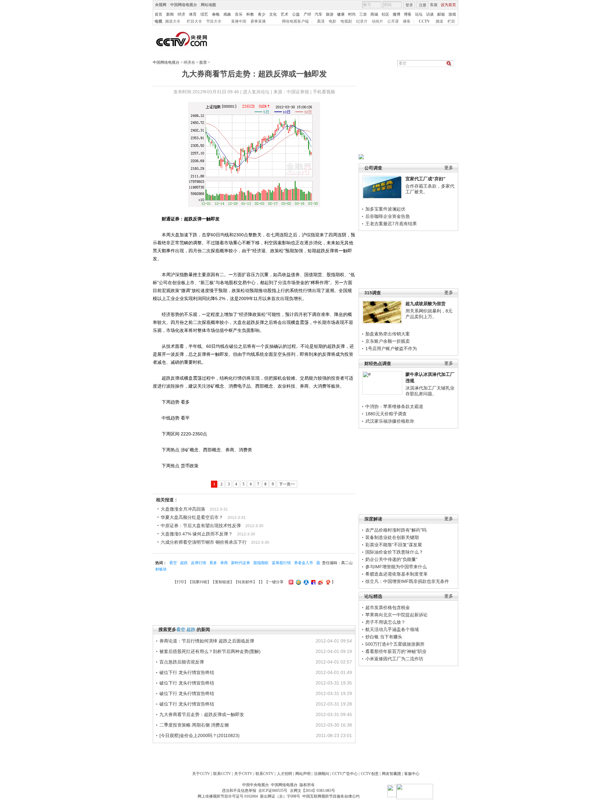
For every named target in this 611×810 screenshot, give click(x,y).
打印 (180, 582)
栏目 (451, 21)
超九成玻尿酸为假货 (425, 303)
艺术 (284, 14)
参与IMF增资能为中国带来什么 (396, 566)
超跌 (184, 563)
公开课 (393, 21)
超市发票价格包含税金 (387, 607)
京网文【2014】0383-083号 (312, 790)
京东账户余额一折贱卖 (387, 341)
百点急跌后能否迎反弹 (181, 661)
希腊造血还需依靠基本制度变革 (396, 574)
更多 (448, 167)
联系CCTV (222, 773)
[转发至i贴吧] (312, 582)
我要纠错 (199, 582)
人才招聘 (284, 773)
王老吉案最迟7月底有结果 (391, 223)
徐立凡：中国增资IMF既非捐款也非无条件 (407, 581)
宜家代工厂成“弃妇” (425, 178)
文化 (273, 14)
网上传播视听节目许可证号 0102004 (228, 796)
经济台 (189, 62)
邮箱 (441, 14)
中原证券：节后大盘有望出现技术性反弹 (201, 525)
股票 (203, 62)
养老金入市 (303, 563)
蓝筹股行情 (281, 563)
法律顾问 (321, 773)
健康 (341, 14)
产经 (307, 14)
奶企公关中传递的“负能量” (391, 559)
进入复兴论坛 (256, 91)
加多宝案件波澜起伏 (385, 208)
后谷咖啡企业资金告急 (387, 216)
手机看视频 (324, 91)
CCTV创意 (370, 773)
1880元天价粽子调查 (386, 413)
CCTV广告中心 (345, 773)
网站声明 (303, 773)
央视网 (160, 5)
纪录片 (362, 21)
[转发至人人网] (305, 582)
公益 (296, 14)
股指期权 (261, 563)
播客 (407, 21)
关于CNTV (243, 773)
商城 (374, 14)
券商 (224, 563)
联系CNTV (265, 773)
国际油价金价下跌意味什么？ (394, 552)
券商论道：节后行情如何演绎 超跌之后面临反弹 (206, 640)
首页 (158, 14)
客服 (434, 5)
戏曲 (227, 14)
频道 (439, 21)
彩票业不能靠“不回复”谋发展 (393, 544)
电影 (332, 21)
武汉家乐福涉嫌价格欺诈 (389, 421)
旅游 (330, 14)
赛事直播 (258, 21)
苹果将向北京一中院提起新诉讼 (396, 614)
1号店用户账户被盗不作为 (391, 348)
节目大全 (213, 21)
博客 (407, 14)
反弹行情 (198, 563)
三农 (363, 14)
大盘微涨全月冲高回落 (183, 509)
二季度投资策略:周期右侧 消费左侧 (194, 725)
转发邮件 (245, 582)
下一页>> (287, 484)
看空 (173, 563)
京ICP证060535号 (272, 790)
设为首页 (448, 5)
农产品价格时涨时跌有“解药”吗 (395, 530)
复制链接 (222, 582)
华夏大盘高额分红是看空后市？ (192, 517)
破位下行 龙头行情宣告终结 (186, 672)
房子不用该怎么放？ (385, 622)
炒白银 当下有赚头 (383, 636)
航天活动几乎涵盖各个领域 (392, 629)
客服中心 (411, 773)
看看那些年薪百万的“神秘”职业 (395, 651)
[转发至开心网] (290, 582)
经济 (181, 14)
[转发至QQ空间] (297, 582)
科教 (250, 14)
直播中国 (238, 21)
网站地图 (208, 5)
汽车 (318, 14)
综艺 (204, 14)
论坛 (419, 14)
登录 (409, 5)
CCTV (424, 21)
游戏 (452, 14)
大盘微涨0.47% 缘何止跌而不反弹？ (197, 533)
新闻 (170, 14)
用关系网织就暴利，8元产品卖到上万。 (429, 313)
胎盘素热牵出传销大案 (387, 333)
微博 (396, 14)
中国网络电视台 (183, 5)
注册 (422, 5)
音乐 (238, 14)
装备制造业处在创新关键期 (392, 537)
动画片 (377, 21)
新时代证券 (240, 563)
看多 (213, 563)
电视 (158, 21)
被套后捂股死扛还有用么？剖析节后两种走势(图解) (210, 651)
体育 (193, 14)
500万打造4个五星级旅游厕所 (395, 644)
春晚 (216, 14)
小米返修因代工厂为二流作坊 (394, 658)
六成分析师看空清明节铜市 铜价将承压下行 (204, 542)
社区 (385, 14)
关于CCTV (201, 773)
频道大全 (172, 21)
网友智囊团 (391, 773)
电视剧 (346, 21)
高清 (321, 21)
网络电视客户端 (295, 21)
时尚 (352, 14)
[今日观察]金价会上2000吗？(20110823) (199, 735)
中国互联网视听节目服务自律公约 (331, 796)
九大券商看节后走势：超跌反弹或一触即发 (201, 714)
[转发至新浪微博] (319, 582)
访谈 (430, 14)
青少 (261, 14)
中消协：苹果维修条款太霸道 (394, 406)
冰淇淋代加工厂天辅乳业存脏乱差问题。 (429, 390)
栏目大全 (194, 21)
